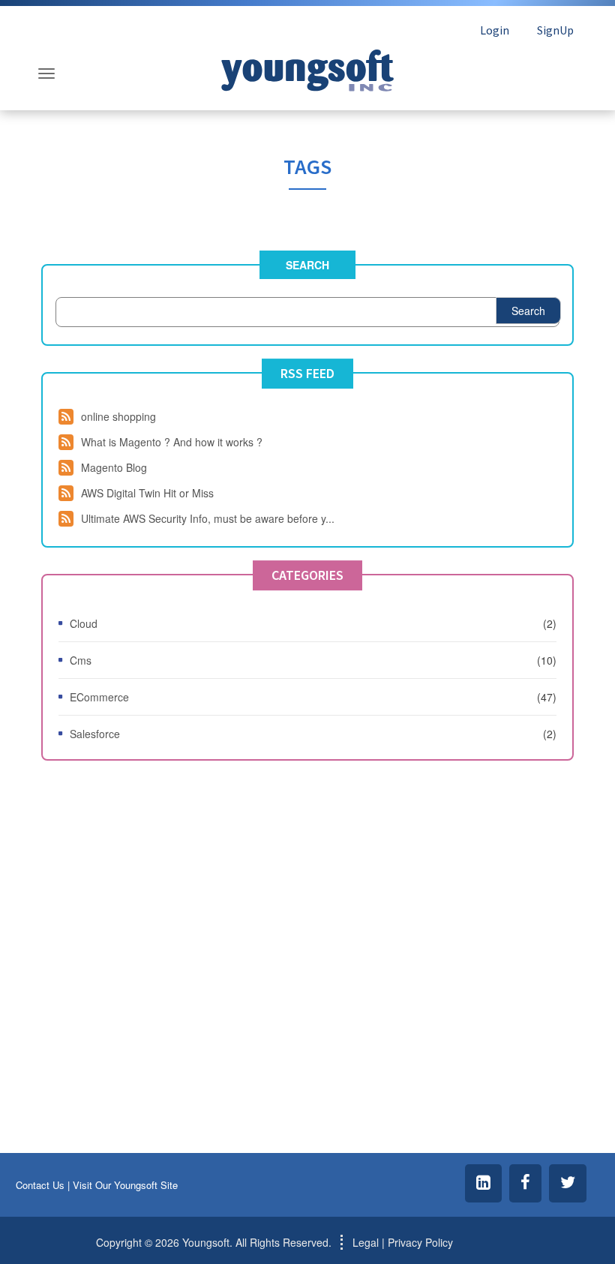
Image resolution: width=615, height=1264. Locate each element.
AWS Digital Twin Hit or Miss (147, 492)
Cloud (84, 623)
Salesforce (95, 733)
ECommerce (99, 696)
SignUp (555, 30)
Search (307, 264)
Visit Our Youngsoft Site (125, 1185)
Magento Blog (114, 467)
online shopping (118, 416)
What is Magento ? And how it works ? (171, 441)
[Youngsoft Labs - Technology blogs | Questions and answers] (307, 66)
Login (494, 30)
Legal (365, 1242)
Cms (81, 660)
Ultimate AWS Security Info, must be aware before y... (207, 518)
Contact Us (40, 1185)
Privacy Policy (420, 1242)
